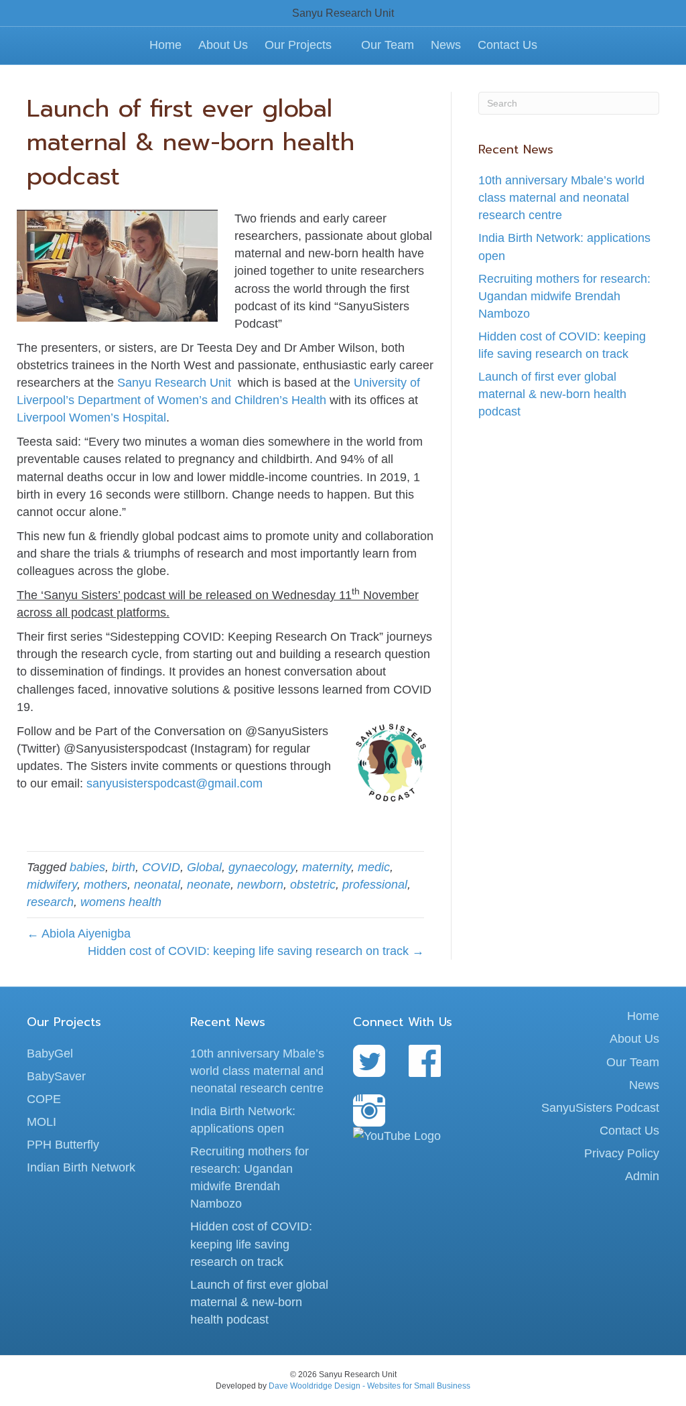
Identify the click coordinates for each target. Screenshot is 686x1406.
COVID (161, 867)
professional (374, 884)
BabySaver (56, 1076)
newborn (260, 884)
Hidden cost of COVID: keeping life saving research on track (251, 1244)
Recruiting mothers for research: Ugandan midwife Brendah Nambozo (564, 296)
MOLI (41, 1122)
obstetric (313, 884)
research (50, 902)
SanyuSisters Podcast (600, 1107)
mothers (105, 884)
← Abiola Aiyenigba (79, 933)
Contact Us (507, 45)
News (446, 45)
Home (165, 45)
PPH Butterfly (63, 1144)
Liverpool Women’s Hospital (91, 417)
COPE (44, 1099)
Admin (642, 1176)
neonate (208, 884)
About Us (223, 45)
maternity (326, 867)
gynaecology (261, 867)
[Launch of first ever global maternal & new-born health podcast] (117, 264)
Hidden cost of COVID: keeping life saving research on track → (256, 951)
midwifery (52, 884)
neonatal (157, 884)
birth (123, 867)
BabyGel (50, 1053)
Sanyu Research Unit (177, 382)
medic (374, 867)
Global (204, 867)
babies (87, 867)
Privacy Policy (621, 1153)
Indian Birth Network (81, 1167)
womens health (120, 902)
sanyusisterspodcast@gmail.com (174, 783)
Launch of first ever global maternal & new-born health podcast (552, 394)
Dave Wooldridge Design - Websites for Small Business (369, 1386)
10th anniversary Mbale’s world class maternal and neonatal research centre (561, 198)
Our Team (387, 45)
